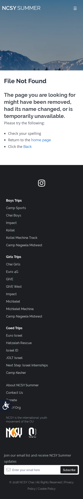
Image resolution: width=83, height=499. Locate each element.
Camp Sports (16, 208)
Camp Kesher (16, 373)
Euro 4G (12, 272)
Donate (11, 400)
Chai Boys (13, 215)
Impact (11, 223)
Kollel (10, 230)
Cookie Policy (47, 488)
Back (27, 146)
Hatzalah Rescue (19, 343)
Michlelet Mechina (20, 309)
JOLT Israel (14, 358)
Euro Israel (14, 335)
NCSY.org (13, 407)
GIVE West (14, 287)
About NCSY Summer (22, 385)
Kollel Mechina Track (21, 238)
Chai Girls (13, 264)
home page (41, 140)
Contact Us (14, 393)
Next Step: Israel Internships (27, 365)
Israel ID (12, 350)
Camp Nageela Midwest (24, 245)
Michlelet (13, 301)
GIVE (9, 279)
